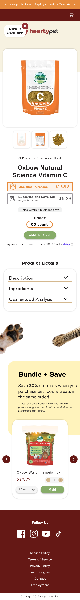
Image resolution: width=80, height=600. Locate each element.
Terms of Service (40, 559)
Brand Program (40, 572)
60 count (39, 224)
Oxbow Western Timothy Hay (38, 473)
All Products (25, 158)
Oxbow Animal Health (49, 158)
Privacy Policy (40, 566)
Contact (40, 578)
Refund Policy (40, 553)
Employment (40, 585)
